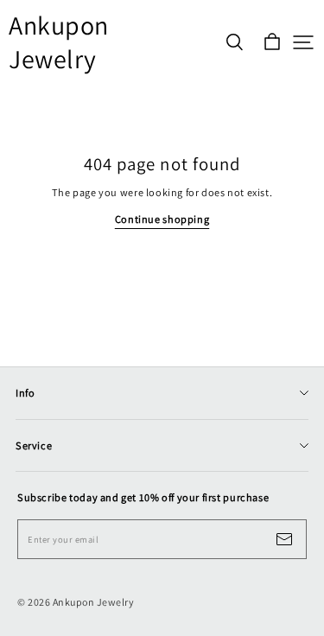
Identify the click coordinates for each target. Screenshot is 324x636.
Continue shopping (162, 219)
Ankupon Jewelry (59, 42)
